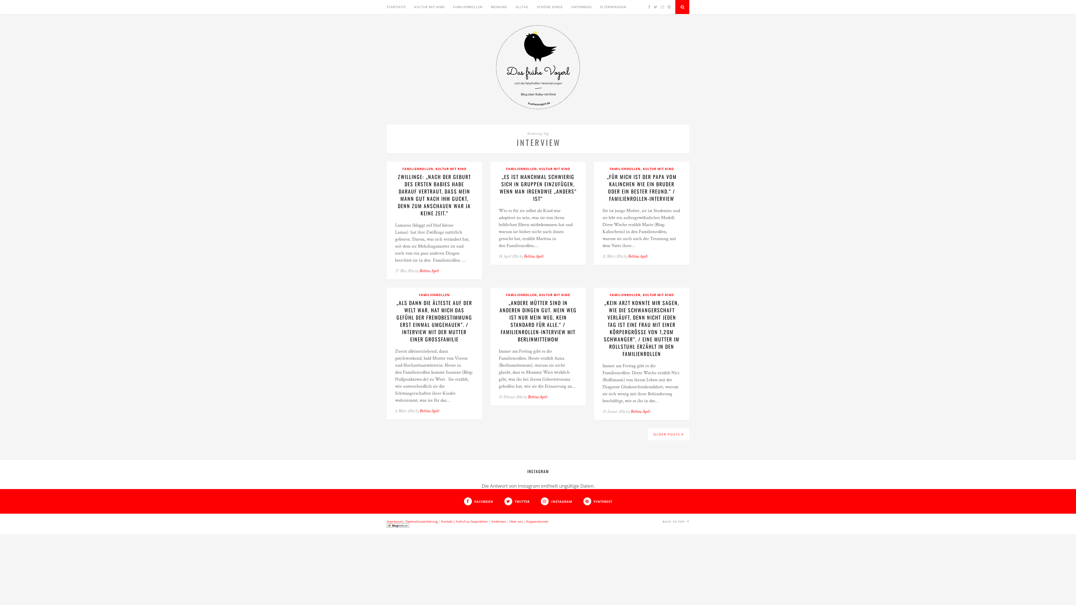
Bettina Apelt (429, 271)
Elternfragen (613, 7)
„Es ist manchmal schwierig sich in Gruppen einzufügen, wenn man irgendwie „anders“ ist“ (538, 187)
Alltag (522, 7)
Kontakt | (448, 521)
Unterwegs (581, 7)
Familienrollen (468, 7)
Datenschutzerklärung (421, 521)
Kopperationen (537, 521)
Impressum (395, 521)
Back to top (674, 521)
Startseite (396, 7)
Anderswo (498, 521)
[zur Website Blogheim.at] (398, 526)
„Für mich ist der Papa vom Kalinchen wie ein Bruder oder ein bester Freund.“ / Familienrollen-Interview (642, 187)
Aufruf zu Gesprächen (472, 521)
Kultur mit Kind (429, 7)
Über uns (516, 521)
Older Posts (667, 434)
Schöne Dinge (550, 7)
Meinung (499, 7)
